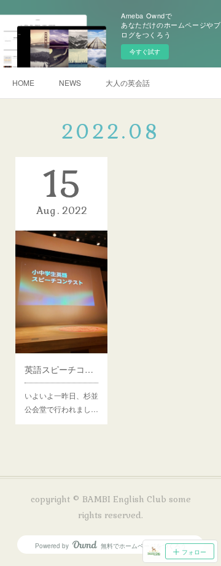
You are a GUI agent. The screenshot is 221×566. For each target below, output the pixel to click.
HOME (23, 82)
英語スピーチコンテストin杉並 (61, 369)
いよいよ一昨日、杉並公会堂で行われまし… (61, 402)
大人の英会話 (128, 82)
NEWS (70, 82)
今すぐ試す (145, 51)
